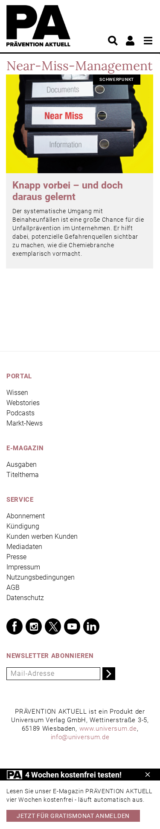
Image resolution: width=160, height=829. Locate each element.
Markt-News (24, 423)
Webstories (23, 403)
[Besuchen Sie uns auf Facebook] (14, 626)
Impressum (23, 567)
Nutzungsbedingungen (40, 577)
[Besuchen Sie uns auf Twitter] (53, 626)
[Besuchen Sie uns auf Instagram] (34, 626)
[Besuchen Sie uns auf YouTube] (72, 626)
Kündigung (22, 526)
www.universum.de (108, 728)
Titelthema (22, 475)
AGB (13, 587)
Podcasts (20, 413)
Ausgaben (21, 464)
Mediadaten (24, 547)
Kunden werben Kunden (42, 536)
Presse (16, 557)
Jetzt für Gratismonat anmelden (73, 815)
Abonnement (25, 516)
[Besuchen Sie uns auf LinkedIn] (91, 626)
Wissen (17, 393)
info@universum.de (80, 737)
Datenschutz (25, 598)
